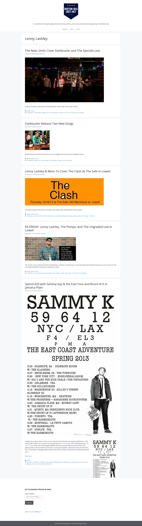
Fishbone (42, 462)
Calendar (64, 29)
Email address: (30, 494)
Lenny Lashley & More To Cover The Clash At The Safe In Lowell (67, 171)
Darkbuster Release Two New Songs (49, 123)
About (78, 29)
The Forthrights (66, 443)
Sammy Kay (74, 462)
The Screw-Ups (72, 112)
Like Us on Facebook (33, 512)
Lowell (62, 273)
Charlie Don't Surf (42, 216)
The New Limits (63, 112)
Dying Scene (37, 160)
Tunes (32, 111)
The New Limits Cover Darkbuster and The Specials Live (62, 50)
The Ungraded (83, 273)
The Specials (80, 112)
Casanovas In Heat (32, 216)
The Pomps (75, 273)
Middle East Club (58, 462)
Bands (28, 111)
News (32, 158)
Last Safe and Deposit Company (64, 216)
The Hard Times (36, 464)
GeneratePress (82, 523)
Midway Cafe (45, 112)
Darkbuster (30, 112)
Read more (28, 456)
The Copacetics (54, 112)
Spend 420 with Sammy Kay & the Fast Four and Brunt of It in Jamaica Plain (66, 285)
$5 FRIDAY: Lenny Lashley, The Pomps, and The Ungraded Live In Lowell (68, 228)
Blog (72, 29)
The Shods (92, 216)
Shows (36, 214)
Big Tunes (29, 462)
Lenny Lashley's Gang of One (57, 160)
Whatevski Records (46, 464)
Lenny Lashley (37, 112)
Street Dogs (69, 160)
